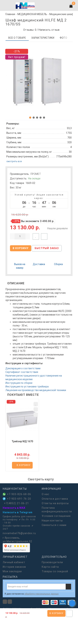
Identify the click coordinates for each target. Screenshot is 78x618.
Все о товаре (17, 37)
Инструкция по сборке (18, 382)
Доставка (39, 264)
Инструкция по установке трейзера (27, 386)
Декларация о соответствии (22, 368)
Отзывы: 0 (29, 29)
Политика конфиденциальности (57, 509)
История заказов (14, 566)
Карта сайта (50, 566)
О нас (45, 494)
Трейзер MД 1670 (22, 441)
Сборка (58, 264)
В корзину (56, 613)
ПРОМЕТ (35, 173)
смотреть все (14, 161)
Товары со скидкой (55, 571)
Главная (10, 14)
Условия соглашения (56, 516)
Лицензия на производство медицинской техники (35, 390)
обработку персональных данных (41, 594)
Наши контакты (52, 520)
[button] (30, 118)
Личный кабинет (14, 562)
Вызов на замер (19, 266)
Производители (52, 562)
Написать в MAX (14, 507)
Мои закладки (12, 571)
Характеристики (42, 37)
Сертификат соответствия (21, 372)
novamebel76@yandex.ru (19, 533)
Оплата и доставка (55, 498)
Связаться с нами (54, 525)
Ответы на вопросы (55, 503)
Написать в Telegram (17, 512)
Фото (63, 37)
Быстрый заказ (47, 248)
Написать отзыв (48, 29)
